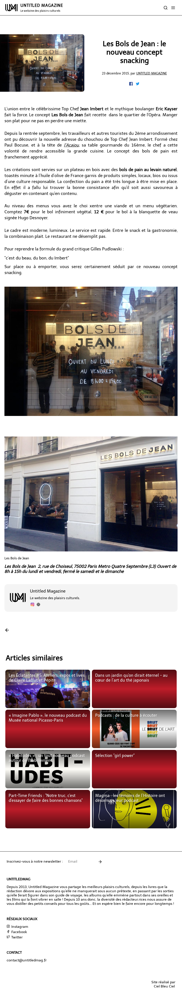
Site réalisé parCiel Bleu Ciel (163, 984)
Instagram (19, 926)
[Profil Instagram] (32, 605)
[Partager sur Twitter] (137, 84)
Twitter (16, 937)
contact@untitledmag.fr (27, 960)
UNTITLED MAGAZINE (41, 7)
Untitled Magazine (151, 73)
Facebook (18, 932)
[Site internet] (38, 605)
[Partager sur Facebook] (131, 84)
